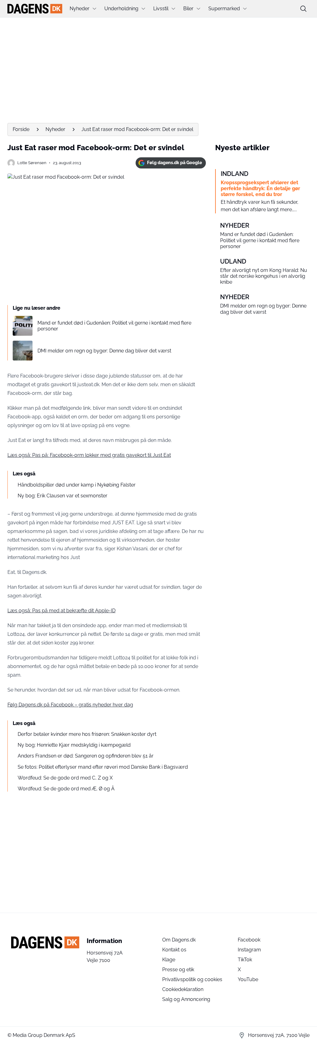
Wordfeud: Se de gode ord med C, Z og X (65, 778)
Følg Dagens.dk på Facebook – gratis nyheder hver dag (70, 705)
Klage (168, 960)
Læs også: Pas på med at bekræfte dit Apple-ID (61, 611)
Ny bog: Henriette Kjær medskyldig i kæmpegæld (74, 745)
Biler (188, 8)
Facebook (249, 940)
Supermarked (224, 8)
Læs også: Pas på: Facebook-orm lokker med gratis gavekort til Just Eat (89, 455)
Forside (21, 129)
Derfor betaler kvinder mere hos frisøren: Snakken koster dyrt (87, 734)
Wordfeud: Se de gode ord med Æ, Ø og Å (66, 789)
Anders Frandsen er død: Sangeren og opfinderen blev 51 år (86, 756)
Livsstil (160, 8)
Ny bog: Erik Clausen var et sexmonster (62, 496)
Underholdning (121, 8)
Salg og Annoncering (186, 999)
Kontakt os (174, 950)
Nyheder (79, 8)
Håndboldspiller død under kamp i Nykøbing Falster (77, 485)
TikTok (245, 960)
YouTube (248, 979)
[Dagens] (34, 9)
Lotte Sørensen (31, 162)
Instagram (249, 950)
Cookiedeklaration (182, 989)
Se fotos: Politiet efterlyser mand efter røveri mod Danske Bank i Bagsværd (103, 767)
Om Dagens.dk (179, 940)
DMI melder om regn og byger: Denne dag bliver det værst (104, 351)
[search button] (303, 8)
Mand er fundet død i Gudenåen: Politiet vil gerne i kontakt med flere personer (114, 326)
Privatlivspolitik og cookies (192, 979)
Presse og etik (178, 969)
